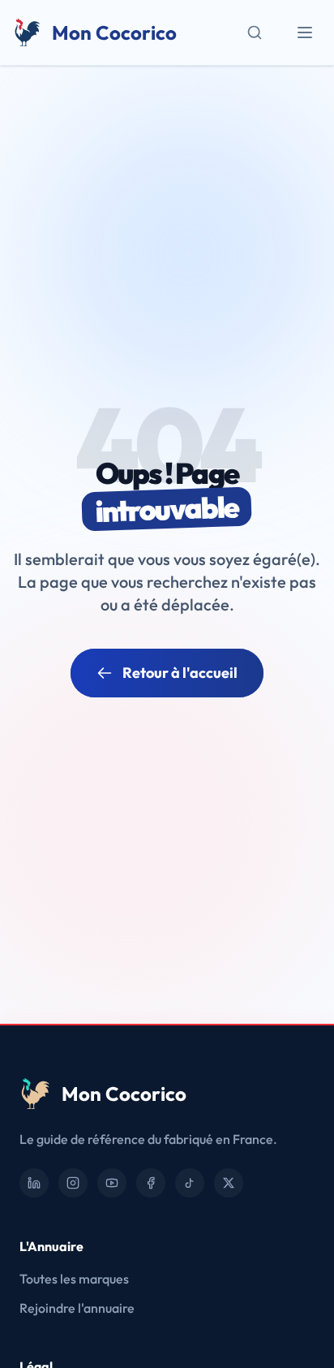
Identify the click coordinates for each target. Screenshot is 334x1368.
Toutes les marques (74, 1279)
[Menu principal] (305, 32)
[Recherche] (254, 32)
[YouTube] (111, 1183)
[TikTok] (189, 1183)
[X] (228, 1183)
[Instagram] (73, 1183)
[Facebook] (150, 1183)
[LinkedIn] (34, 1183)
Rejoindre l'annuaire (77, 1308)
